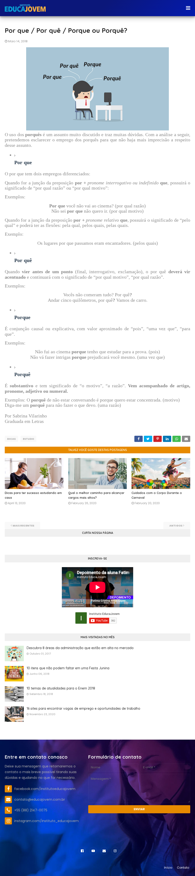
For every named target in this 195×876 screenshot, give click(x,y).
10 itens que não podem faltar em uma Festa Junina (68, 668)
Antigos (175, 525)
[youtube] (93, 851)
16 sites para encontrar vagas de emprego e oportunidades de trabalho (83, 708)
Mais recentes (23, 525)
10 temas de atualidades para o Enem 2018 (61, 688)
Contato (183, 868)
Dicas (11, 439)
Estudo (28, 439)
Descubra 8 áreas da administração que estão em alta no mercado (80, 648)
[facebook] (82, 851)
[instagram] (115, 851)
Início (168, 868)
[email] (104, 851)
